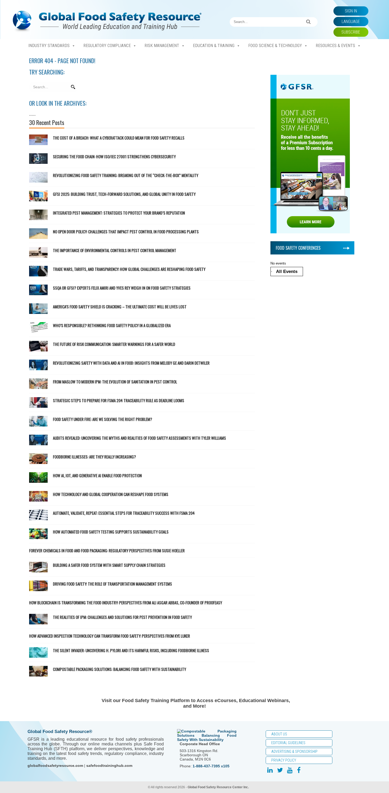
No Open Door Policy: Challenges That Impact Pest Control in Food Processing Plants (126, 231)
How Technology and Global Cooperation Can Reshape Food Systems (110, 494)
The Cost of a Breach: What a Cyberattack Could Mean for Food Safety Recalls (119, 138)
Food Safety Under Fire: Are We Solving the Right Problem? (102, 419)
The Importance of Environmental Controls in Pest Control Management (114, 250)
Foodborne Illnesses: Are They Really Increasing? (94, 457)
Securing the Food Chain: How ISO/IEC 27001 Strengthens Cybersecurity (115, 156)
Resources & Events (335, 45)
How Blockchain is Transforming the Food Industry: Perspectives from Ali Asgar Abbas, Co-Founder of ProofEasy (125, 602)
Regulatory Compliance (107, 45)
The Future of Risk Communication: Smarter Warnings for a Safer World (114, 344)
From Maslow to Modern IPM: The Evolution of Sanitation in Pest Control (115, 381)
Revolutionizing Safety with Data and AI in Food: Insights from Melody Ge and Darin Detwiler (131, 363)
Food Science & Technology (275, 45)
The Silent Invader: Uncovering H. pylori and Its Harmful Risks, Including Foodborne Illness (131, 650)
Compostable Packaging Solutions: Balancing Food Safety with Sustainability (119, 669)
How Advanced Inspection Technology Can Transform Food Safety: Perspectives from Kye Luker (109, 636)
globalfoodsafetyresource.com (55, 765)
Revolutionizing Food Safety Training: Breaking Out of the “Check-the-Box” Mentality (126, 175)
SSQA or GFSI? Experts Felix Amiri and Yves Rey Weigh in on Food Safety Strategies (122, 288)
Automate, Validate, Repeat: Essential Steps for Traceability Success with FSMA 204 (124, 513)
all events (286, 271)
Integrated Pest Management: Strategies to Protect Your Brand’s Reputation (119, 213)
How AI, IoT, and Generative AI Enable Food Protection (97, 475)
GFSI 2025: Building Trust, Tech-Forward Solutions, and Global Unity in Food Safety (124, 194)
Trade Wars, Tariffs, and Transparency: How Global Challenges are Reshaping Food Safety (129, 269)
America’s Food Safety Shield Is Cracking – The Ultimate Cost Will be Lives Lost (120, 306)
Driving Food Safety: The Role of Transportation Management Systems (112, 584)
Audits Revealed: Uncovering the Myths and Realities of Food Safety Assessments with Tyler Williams (139, 438)
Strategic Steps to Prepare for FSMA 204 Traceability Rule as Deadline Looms (118, 400)
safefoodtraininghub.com (109, 765)
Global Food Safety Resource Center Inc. (218, 787)
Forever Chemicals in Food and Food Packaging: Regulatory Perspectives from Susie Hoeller (107, 550)
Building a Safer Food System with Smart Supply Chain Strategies (109, 565)
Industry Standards (49, 45)
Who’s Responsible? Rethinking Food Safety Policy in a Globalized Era (112, 325)
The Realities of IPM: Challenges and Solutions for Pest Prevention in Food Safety (122, 617)
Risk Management (161, 45)
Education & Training (213, 45)
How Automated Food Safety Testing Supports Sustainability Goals (111, 532)
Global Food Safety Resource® (60, 731)
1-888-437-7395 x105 (211, 766)
